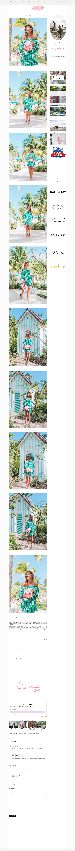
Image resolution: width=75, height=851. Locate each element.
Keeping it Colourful (42, 737)
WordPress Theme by (61, 849)
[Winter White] (13, 724)
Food (38, 1)
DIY (33, 1)
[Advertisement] (59, 171)
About (63, 1)
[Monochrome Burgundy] (32, 724)
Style (11, 1)
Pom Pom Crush (13, 737)
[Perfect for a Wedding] (41, 724)
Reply (11, 750)
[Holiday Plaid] (22, 724)
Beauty (16, 1)
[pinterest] (60, 49)
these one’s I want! (13, 617)
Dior (23, 617)
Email (10, 807)
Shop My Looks (52, 1)
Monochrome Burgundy (32, 729)
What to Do (27, 1)
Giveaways (43, 1)
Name (10, 803)
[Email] (63, 49)
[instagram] (55, 49)
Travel (21, 1)
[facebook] (58, 49)
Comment (11, 792)
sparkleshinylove (14, 849)
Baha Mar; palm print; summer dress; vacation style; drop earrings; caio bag (24, 733)
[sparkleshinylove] (37, 6)
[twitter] (53, 49)
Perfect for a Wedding (42, 729)
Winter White (13, 728)
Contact (37, 3)
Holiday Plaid (23, 728)
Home (59, 1)
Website (10, 811)
